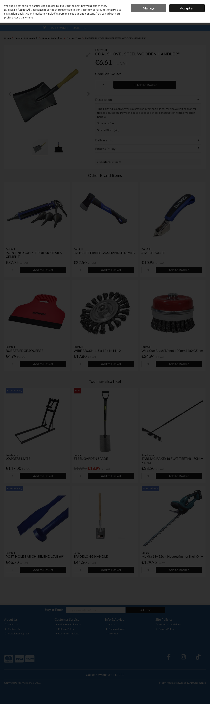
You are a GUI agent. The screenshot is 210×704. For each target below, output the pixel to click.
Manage (148, 8)
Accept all (187, 8)
